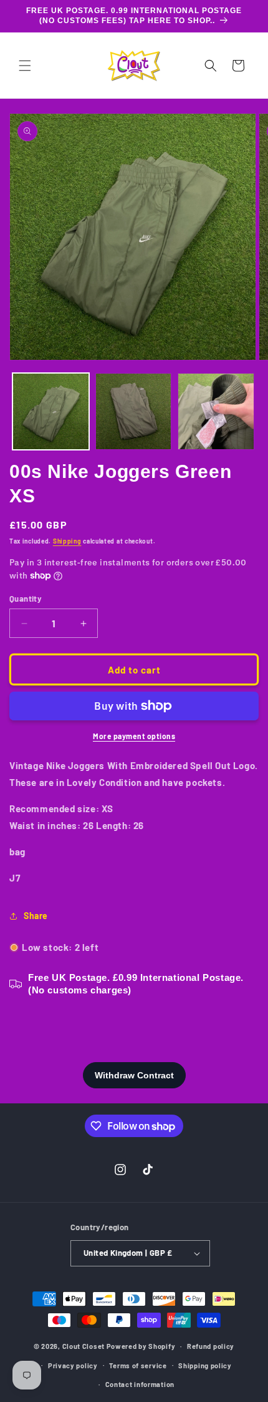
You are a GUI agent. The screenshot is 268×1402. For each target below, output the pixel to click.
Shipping (67, 541)
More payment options (134, 736)
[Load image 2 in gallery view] (133, 411)
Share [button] (36, 915)
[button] (25, 65)
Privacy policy (73, 1365)
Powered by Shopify (141, 1346)
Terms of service (137, 1365)
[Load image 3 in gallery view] (216, 411)
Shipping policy (205, 1365)
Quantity (25, 599)
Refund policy (210, 1346)
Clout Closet (84, 1346)
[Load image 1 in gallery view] (50, 411)
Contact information (140, 1384)
